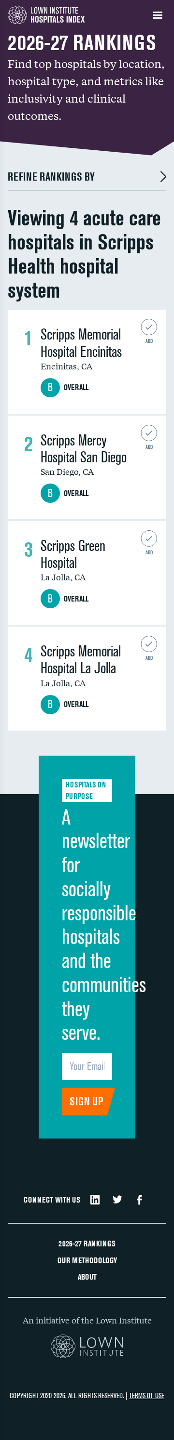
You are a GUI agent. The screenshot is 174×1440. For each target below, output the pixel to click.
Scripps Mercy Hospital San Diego (84, 449)
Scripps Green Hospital (73, 554)
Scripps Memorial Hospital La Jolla (81, 660)
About (87, 1277)
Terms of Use (146, 1395)
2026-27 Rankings (87, 1243)
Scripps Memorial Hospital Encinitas (81, 343)
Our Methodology (87, 1260)
